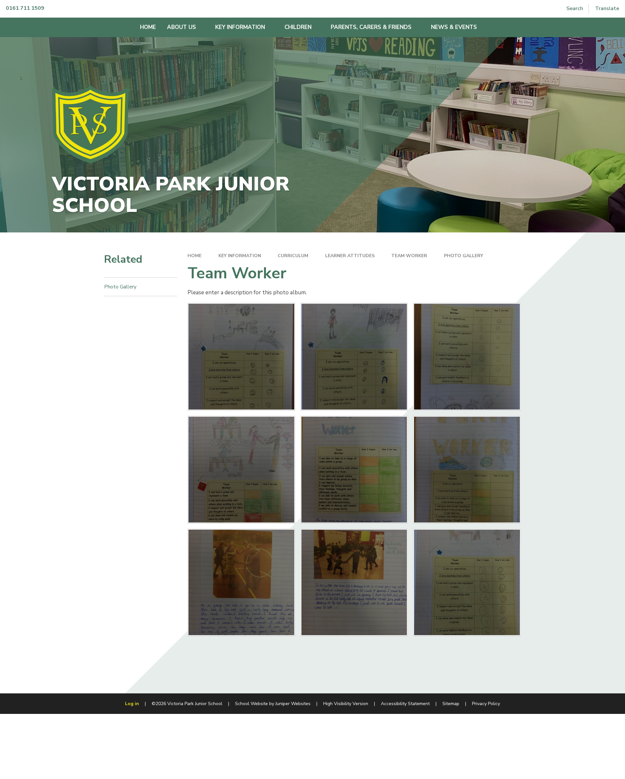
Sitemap (450, 704)
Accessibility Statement (405, 704)
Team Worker (409, 256)
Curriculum (293, 256)
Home (194, 256)
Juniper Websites (293, 704)
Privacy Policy (486, 704)
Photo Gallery (463, 256)
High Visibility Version (345, 704)
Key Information (239, 256)
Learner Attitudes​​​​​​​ (350, 256)
